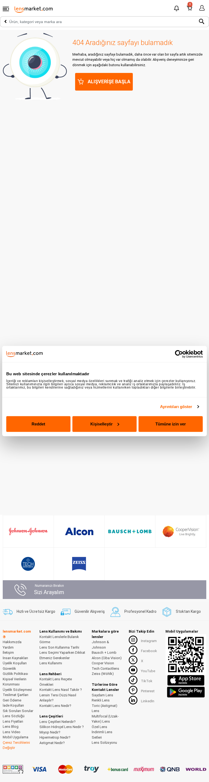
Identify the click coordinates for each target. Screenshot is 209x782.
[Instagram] (133, 640)
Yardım (8, 647)
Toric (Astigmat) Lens (104, 708)
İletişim (8, 652)
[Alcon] (79, 531)
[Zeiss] (79, 564)
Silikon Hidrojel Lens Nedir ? (61, 727)
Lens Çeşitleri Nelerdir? (57, 722)
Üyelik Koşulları (15, 663)
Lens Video (11, 732)
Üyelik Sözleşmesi (17, 690)
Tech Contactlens (105, 668)
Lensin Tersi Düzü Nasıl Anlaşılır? (57, 698)
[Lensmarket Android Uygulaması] (185, 691)
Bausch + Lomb (104, 652)
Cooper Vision (103, 663)
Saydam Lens (102, 695)
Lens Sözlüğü (13, 716)
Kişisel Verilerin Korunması (14, 682)
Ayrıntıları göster (176, 406)
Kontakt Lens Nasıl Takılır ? (60, 690)
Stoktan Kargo (188, 611)
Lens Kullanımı (50, 663)
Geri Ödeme (12, 700)
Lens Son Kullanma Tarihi (59, 647)
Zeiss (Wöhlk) (103, 674)
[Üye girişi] (201, 8)
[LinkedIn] (133, 700)
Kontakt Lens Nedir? (55, 706)
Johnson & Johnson (100, 644)
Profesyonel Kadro (140, 611)
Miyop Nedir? (49, 732)
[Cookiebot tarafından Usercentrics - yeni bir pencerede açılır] (179, 354)
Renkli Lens (101, 700)
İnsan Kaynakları (15, 658)
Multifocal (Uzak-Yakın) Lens (105, 719)
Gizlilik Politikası (15, 674)
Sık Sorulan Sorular (18, 711)
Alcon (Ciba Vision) (107, 658)
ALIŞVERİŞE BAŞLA (109, 81)
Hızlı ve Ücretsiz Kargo (36, 611)
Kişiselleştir (101, 423)
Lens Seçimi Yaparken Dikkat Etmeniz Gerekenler (62, 655)
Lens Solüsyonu (104, 743)
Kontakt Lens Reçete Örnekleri (55, 682)
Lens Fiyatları (13, 721)
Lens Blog (11, 727)
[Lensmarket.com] (33, 9)
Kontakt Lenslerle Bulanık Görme (59, 639)
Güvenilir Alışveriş (90, 611)
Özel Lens (99, 727)
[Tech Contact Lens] (28, 564)
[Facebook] (133, 650)
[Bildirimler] (176, 9)
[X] (133, 660)
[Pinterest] (133, 690)
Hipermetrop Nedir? (54, 737)
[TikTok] (133, 680)
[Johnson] (28, 531)
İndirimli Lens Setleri (102, 734)
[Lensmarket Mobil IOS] (185, 680)
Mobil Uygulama (15, 737)
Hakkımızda (12, 642)
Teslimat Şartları (15, 695)
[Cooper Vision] (180, 531)
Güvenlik (9, 668)
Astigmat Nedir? (52, 743)
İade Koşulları (13, 705)
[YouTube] (133, 670)
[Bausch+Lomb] (130, 531)
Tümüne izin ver (170, 423)
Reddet (38, 423)
